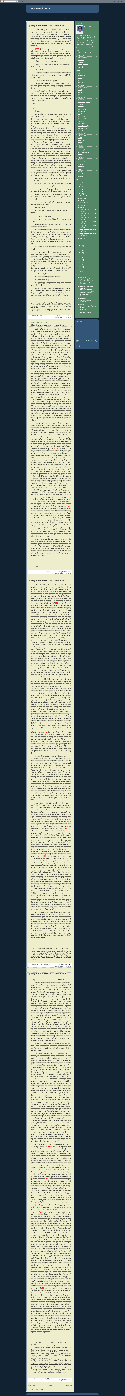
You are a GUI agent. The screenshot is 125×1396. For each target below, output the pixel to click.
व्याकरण (80, 155)
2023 (80, 184)
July (81, 207)
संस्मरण (80, 166)
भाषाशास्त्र (80, 121)
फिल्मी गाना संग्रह (82, 118)
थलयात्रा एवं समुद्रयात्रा (84, 102)
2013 (80, 257)
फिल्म (79, 114)
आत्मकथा (80, 78)
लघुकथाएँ (80, 140)
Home (50, 1385)
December (83, 196)
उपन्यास (69, 317)
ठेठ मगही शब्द (81, 99)
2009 (80, 267)
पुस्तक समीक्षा (81, 109)
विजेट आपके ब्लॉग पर (62, 18)
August (82, 205)
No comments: (63, 315)
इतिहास (79, 82)
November (83, 198)
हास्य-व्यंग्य (80, 176)
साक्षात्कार (80, 169)
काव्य (79, 92)
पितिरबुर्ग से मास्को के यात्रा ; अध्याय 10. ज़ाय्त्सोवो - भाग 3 (48, 325)
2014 (80, 255)
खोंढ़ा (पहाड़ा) (81, 97)
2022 (80, 187)
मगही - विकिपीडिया (82, 67)
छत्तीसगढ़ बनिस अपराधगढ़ (85, 300)
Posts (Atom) (39, 1389)
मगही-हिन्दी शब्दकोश (82, 57)
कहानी (79, 90)
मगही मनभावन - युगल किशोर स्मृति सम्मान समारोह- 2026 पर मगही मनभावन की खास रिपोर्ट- (87, 280)
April (81, 243)
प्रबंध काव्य (80, 111)
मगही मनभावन (83, 277)
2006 (80, 271)
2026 (80, 182)
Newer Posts (31, 1385)
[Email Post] (69, 315)
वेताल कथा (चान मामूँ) (83, 152)
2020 (80, 191)
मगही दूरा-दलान (81, 128)
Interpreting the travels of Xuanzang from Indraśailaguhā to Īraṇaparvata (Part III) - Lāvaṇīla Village (88, 292)
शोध (79, 159)
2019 (80, 194)
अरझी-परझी (80, 75)
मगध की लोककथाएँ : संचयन (84, 52)
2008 (80, 269)
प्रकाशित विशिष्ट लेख (83, 64)
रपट (79, 138)
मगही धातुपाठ (81, 55)
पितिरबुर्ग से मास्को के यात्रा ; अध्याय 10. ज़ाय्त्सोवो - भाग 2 (48, 581)
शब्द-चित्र (80, 157)
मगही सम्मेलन (81, 130)
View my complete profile (85, 47)
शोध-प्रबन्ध (80, 162)
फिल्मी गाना (80, 116)
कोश (79, 94)
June (81, 238)
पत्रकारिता (80, 106)
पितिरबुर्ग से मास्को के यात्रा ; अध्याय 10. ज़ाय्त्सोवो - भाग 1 (48, 974)
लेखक (79, 145)
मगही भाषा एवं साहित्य (40, 8)
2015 (80, 253)
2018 (80, 246)
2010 (80, 264)
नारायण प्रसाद (89, 26)
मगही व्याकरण (81, 60)
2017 (80, 248)
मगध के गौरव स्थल (82, 126)
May (81, 241)
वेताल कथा (80, 150)
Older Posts (69, 1385)
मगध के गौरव (81, 123)
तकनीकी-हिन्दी (81, 62)
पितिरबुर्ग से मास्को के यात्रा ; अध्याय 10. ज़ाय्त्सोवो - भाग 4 (48, 26)
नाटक (79, 104)
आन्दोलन (80, 80)
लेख (79, 143)
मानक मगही (80, 133)
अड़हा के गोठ (83, 298)
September (83, 203)
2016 (80, 250)
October (82, 200)
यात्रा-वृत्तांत (80, 135)
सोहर (79, 171)
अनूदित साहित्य (63, 317)
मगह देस (82, 304)
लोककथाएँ (80, 147)
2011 (80, 262)
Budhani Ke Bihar (85, 312)
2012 (80, 260)
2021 (80, 189)
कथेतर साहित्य (81, 87)
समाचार (80, 164)
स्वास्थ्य (79, 174)
